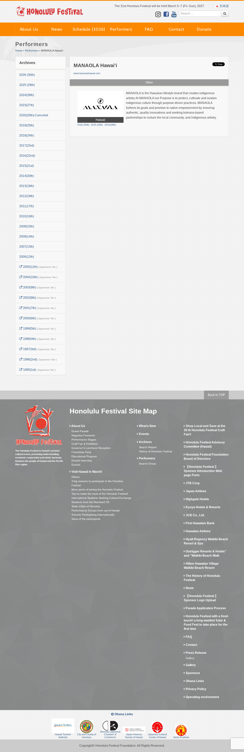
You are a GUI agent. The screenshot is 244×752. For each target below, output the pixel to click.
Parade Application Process (205, 608)
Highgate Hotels (197, 499)
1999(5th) (39, 328)
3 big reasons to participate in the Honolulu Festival (97, 483)
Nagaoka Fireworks (83, 435)
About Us (29, 29)
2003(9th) (39, 287)
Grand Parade (80, 431)
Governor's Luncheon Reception (91, 447)
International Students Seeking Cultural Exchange (101, 497)
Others (75, 476)
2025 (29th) (27, 85)
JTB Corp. (192, 483)
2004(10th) (40, 277)
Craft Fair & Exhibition (84, 443)
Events (143, 434)
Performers (121, 29)
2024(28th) (26, 95)
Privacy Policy (195, 689)
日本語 (224, 6)
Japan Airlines (195, 491)
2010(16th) (26, 216)
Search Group (147, 463)
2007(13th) (26, 246)
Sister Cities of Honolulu (85, 506)
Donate (204, 29)
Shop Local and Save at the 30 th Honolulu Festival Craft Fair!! (204, 430)
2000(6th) (39, 318)
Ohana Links (194, 681)
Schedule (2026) (89, 29)
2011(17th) (26, 206)
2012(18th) (26, 196)
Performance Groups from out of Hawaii (95, 510)
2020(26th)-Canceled (33, 115)
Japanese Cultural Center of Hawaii (157, 735)
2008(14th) (26, 236)
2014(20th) (26, 175)
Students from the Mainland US (90, 502)
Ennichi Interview (81, 460)
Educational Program (84, 456)
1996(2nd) (39, 359)
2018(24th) (26, 135)
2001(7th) (39, 308)
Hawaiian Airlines (197, 531)
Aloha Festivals (181, 737)
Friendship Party (81, 452)
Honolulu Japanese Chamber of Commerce (110, 734)
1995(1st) (39, 369)
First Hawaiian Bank (199, 523)
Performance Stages (83, 439)
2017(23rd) (26, 145)
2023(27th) (26, 105)
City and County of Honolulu (86, 735)
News (56, 29)
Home (18, 50)
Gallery (190, 658)
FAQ (149, 29)
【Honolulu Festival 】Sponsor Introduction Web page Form (203, 471)
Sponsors (192, 673)
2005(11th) (39, 266)
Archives (145, 442)
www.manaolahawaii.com (87, 73)
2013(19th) (26, 186)
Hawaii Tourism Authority (63, 735)
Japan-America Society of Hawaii (134, 735)
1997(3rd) (39, 349)
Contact (176, 29)
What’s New (147, 426)
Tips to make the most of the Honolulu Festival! (99, 493)
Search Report (148, 447)
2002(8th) (39, 297)
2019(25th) (26, 125)
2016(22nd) (27, 155)
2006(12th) (26, 256)
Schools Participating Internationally (92, 514)
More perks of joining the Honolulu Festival (97, 489)
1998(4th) (39, 338)
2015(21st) (26, 165)
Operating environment (202, 697)
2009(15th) (26, 226)
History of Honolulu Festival (155, 451)
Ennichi (75, 464)
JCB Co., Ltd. (195, 515)
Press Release (195, 652)
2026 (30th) (27, 74)
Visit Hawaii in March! (86, 471)
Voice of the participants (85, 518)
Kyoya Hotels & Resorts (202, 507)
